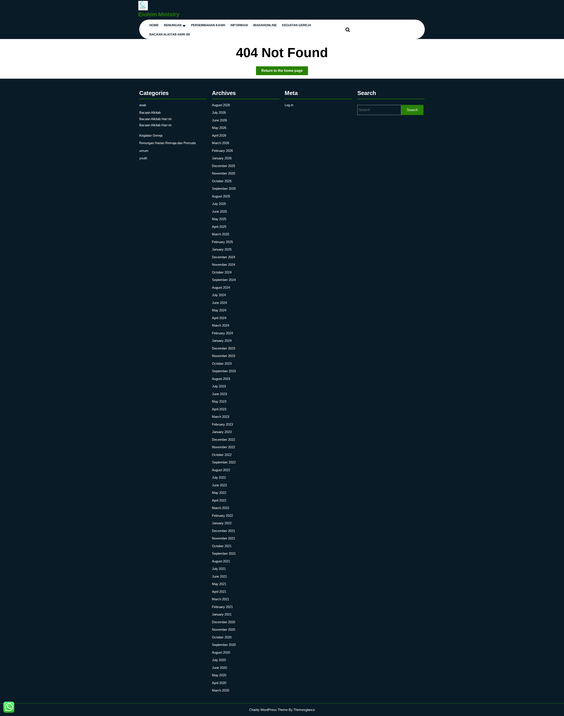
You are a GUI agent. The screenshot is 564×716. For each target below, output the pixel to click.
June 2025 (219, 211)
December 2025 (223, 166)
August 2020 (221, 652)
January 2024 (222, 340)
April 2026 (219, 135)
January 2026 (222, 158)
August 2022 (221, 470)
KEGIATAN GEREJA (296, 25)
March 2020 (220, 690)
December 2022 (223, 439)
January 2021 (222, 614)
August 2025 (221, 196)
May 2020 (219, 675)
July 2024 (219, 295)
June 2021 (219, 576)
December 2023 (223, 348)
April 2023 (219, 409)
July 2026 (219, 112)
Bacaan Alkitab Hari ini (169, 34)
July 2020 (219, 660)
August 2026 (221, 105)
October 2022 (222, 455)
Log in (289, 105)
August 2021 (221, 561)
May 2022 (219, 493)
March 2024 (220, 325)
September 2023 (224, 371)
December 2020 (223, 622)
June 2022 (219, 485)
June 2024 (219, 303)
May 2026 (219, 128)
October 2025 (222, 181)
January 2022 (222, 523)
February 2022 (222, 515)
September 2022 (224, 462)
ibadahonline (265, 25)
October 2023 (222, 363)
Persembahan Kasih (208, 25)
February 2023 (222, 424)
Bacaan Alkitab (150, 112)
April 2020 (219, 683)
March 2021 (220, 599)
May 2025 (219, 219)
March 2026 (220, 143)
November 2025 (223, 173)
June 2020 (219, 668)
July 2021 (219, 569)
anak (142, 105)
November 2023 (223, 356)
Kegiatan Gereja (150, 135)
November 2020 (223, 629)
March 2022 (220, 508)
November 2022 (223, 447)
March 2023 (220, 416)
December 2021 (223, 531)
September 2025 (224, 188)
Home (154, 25)
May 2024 (219, 310)
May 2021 (219, 584)
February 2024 (222, 333)
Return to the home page (284, 72)
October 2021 (222, 546)
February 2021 (222, 607)
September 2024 (224, 280)
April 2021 (219, 591)
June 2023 (219, 394)
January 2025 (222, 249)
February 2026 (222, 150)
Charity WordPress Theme (268, 710)
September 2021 (224, 553)
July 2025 (219, 204)
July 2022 (219, 477)
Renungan (173, 25)
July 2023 (219, 386)
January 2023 (222, 432)
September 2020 (224, 645)
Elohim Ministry (158, 14)
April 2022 (219, 500)
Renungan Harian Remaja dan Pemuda (167, 143)
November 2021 (223, 538)
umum (143, 150)
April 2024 (219, 318)
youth (143, 158)
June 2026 (219, 120)
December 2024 (223, 257)
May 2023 (219, 401)
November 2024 (223, 264)
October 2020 (222, 637)
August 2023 (221, 379)
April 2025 (219, 227)
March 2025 (220, 234)
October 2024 (222, 272)
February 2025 (222, 242)
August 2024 (221, 287)
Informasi (239, 25)
